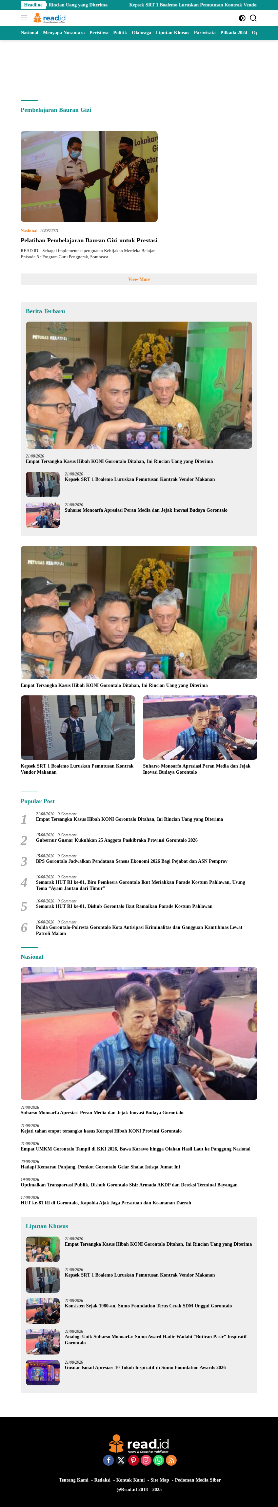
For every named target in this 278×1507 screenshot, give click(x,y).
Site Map (160, 1480)
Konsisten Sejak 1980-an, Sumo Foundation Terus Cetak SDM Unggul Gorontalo (148, 1305)
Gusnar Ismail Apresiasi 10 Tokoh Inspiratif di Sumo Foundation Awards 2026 (145, 1367)
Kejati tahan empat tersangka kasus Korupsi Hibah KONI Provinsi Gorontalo (101, 1131)
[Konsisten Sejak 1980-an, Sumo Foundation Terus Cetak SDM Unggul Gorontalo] (43, 1311)
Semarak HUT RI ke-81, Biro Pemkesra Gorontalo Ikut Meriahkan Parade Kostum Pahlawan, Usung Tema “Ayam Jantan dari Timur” (140, 885)
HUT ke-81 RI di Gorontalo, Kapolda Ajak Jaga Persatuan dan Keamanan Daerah (106, 1202)
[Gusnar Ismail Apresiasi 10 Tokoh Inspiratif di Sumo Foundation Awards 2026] (43, 1372)
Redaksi (102, 1480)
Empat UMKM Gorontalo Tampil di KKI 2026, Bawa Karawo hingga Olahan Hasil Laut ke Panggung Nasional (136, 1149)
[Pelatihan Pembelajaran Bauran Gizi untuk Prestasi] (89, 176)
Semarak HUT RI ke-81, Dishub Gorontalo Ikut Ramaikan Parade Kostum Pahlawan (124, 906)
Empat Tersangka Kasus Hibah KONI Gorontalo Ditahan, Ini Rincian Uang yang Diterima (119, 461)
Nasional (29, 230)
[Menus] (25, 18)
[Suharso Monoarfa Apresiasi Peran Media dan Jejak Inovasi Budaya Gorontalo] (43, 515)
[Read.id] (49, 18)
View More (139, 279)
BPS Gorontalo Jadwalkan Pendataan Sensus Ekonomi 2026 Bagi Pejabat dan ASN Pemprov (131, 861)
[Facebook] (108, 1461)
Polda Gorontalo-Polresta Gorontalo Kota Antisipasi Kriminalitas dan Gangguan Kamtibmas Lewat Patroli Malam (139, 930)
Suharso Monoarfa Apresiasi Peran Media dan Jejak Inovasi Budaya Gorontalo (147, 510)
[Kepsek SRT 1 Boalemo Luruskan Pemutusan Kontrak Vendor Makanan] (43, 484)
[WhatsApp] (158, 1461)
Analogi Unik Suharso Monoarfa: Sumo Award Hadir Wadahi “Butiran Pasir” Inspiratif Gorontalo (156, 1339)
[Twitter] (121, 1461)
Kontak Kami (130, 1480)
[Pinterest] (133, 1461)
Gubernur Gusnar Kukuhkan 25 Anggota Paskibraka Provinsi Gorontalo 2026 (117, 840)
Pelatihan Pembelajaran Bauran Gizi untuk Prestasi (89, 240)
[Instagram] (146, 1461)
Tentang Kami (73, 1480)
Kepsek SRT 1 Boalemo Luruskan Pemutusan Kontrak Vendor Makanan (159, 4)
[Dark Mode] (242, 18)
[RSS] (171, 1461)
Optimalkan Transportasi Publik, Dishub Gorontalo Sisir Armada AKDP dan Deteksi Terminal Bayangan (129, 1184)
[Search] (253, 18)
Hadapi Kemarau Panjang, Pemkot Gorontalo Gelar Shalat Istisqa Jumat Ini (100, 1166)
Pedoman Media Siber (198, 1480)
